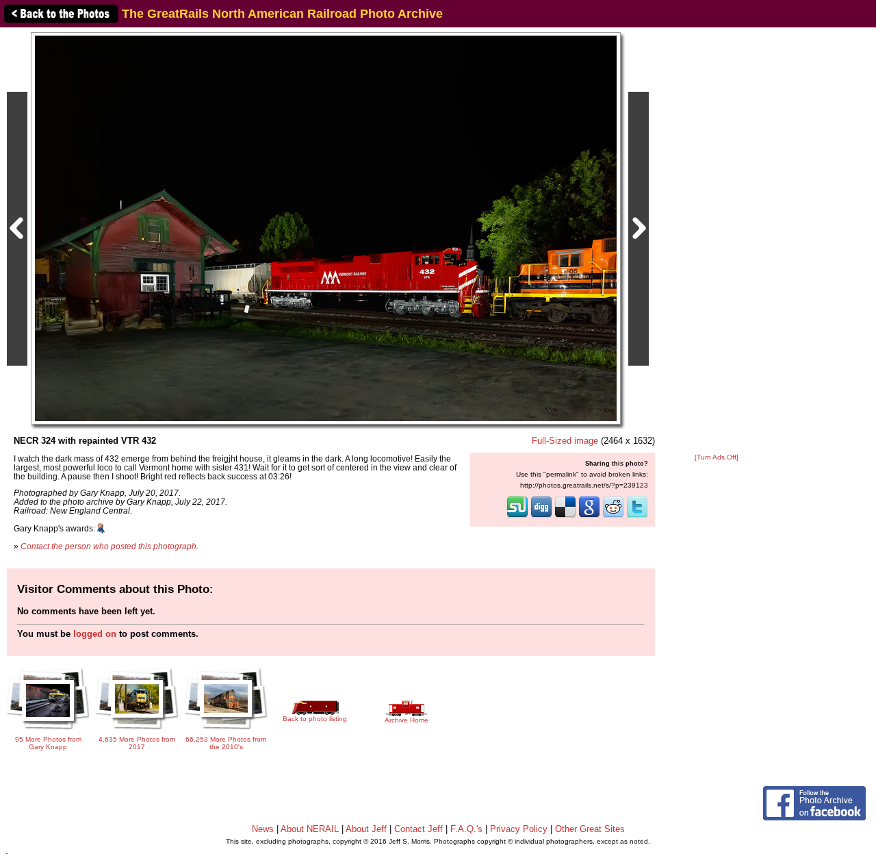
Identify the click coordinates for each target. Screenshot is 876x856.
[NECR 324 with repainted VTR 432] (326, 227)
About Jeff (366, 829)
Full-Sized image (565, 441)
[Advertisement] (716, 241)
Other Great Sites (590, 829)
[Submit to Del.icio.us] (565, 516)
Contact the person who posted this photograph (108, 546)
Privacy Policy (519, 829)
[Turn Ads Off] (716, 457)
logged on (94, 634)
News (263, 829)
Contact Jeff (418, 829)
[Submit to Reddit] (613, 516)
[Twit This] (637, 516)
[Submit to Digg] (541, 516)
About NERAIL (310, 829)
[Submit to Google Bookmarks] (589, 516)
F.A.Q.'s (466, 829)
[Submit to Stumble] (517, 516)
